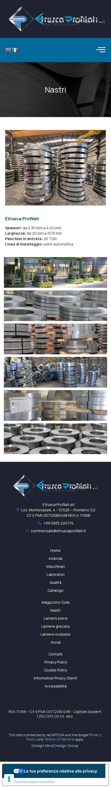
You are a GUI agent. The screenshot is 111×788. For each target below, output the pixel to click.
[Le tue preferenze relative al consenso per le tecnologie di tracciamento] (9, 779)
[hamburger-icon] (100, 50)
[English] (8, 49)
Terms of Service (59, 739)
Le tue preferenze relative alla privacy (60, 771)
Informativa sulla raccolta (30, 781)
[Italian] (15, 49)
